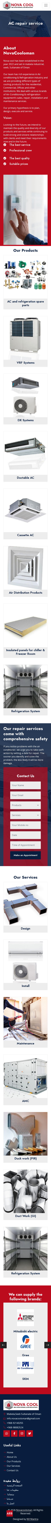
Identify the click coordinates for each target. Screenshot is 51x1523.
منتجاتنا (10, 1494)
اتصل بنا (10, 1503)
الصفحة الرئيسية (14, 1485)
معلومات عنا (13, 1489)
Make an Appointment (25, 855)
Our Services (13, 1465)
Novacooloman (24, 1510)
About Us (12, 1456)
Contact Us (12, 1470)
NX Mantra (32, 1519)
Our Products (14, 1461)
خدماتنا (10, 1498)
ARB (9, 1513)
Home (10, 1452)
